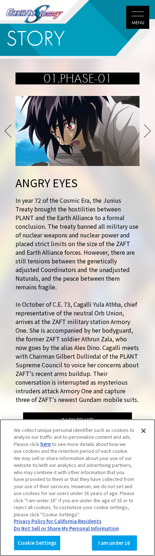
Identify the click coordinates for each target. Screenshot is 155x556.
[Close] (143, 431)
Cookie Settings (37, 542)
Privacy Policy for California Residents (58, 521)
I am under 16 (114, 542)
